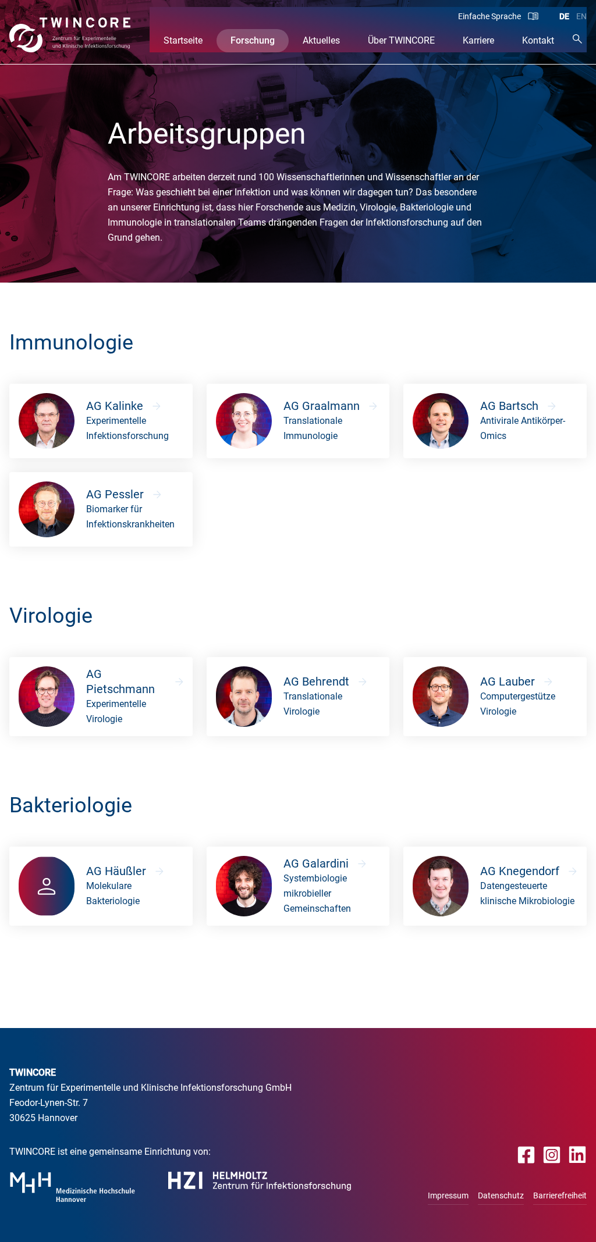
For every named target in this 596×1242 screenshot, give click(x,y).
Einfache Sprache (489, 16)
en (581, 16)
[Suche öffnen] (577, 39)
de (564, 16)
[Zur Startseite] (70, 34)
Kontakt (538, 40)
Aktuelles (321, 40)
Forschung (252, 40)
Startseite (183, 40)
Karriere (478, 40)
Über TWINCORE (401, 40)
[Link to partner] (72, 1187)
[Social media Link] (526, 1154)
